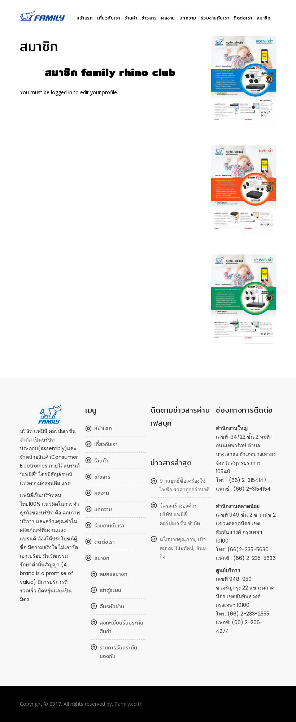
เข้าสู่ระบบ (110, 590)
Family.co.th (129, 703)
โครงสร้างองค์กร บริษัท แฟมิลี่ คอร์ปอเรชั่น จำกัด (180, 514)
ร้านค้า (131, 17)
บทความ (187, 17)
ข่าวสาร (149, 17)
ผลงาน (168, 17)
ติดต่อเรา (243, 17)
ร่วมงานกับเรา (215, 17)
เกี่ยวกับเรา (108, 17)
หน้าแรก (85, 17)
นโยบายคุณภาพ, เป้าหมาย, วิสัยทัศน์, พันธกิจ (183, 548)
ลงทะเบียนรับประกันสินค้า (121, 627)
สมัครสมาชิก (113, 574)
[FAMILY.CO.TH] (43, 18)
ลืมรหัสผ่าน (112, 606)
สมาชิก (264, 17)
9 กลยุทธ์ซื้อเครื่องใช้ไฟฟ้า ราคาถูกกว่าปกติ (184, 485)
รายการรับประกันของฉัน (118, 652)
